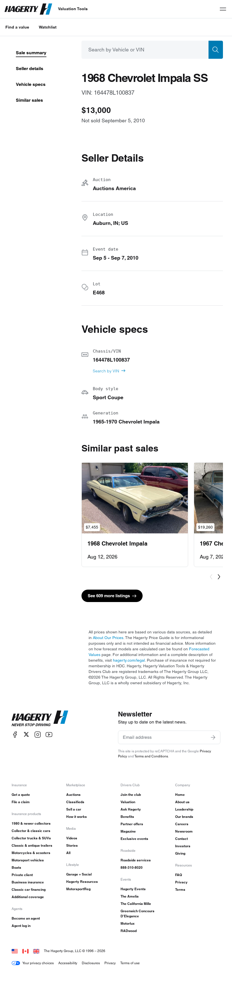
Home (180, 794)
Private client (22, 875)
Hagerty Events (133, 889)
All (68, 853)
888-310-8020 (132, 867)
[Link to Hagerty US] (15, 951)
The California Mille (136, 903)
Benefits (127, 816)
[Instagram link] (37, 734)
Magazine (128, 831)
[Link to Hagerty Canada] (25, 951)
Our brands (184, 816)
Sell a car (73, 809)
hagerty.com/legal (129, 660)
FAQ (178, 875)
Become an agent (26, 918)
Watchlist (48, 27)
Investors (182, 846)
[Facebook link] (15, 734)
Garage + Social (79, 874)
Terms (180, 889)
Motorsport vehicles (28, 860)
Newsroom (184, 831)
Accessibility (67, 963)
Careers (181, 824)
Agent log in (21, 925)
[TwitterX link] (26, 734)
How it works (76, 816)
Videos (71, 838)
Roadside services (136, 860)
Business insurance (28, 882)
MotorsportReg (78, 889)
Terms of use (130, 963)
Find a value (17, 27)
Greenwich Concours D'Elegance (137, 913)
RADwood (129, 931)
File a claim (21, 802)
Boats (16, 867)
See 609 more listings (109, 595)
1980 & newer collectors (31, 823)
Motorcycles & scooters (31, 853)
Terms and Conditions (151, 756)
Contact (181, 838)
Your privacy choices (38, 963)
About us (182, 802)
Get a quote (21, 794)
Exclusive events (134, 838)
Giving (180, 853)
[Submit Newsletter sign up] (213, 737)
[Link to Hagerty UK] (36, 951)
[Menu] (223, 9)
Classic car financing (29, 889)
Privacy (181, 882)
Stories (72, 845)
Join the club (131, 794)
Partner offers (132, 824)
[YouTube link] (49, 734)
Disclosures (91, 963)
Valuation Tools (73, 8)
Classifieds (75, 802)
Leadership (184, 809)
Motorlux (128, 923)
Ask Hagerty (131, 809)
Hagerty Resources (82, 881)
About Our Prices (108, 637)
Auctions (73, 794)
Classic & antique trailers (32, 845)
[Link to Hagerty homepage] (40, 718)
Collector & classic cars (31, 831)
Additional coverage (28, 897)
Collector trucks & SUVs (31, 838)
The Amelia (130, 896)
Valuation (128, 802)
